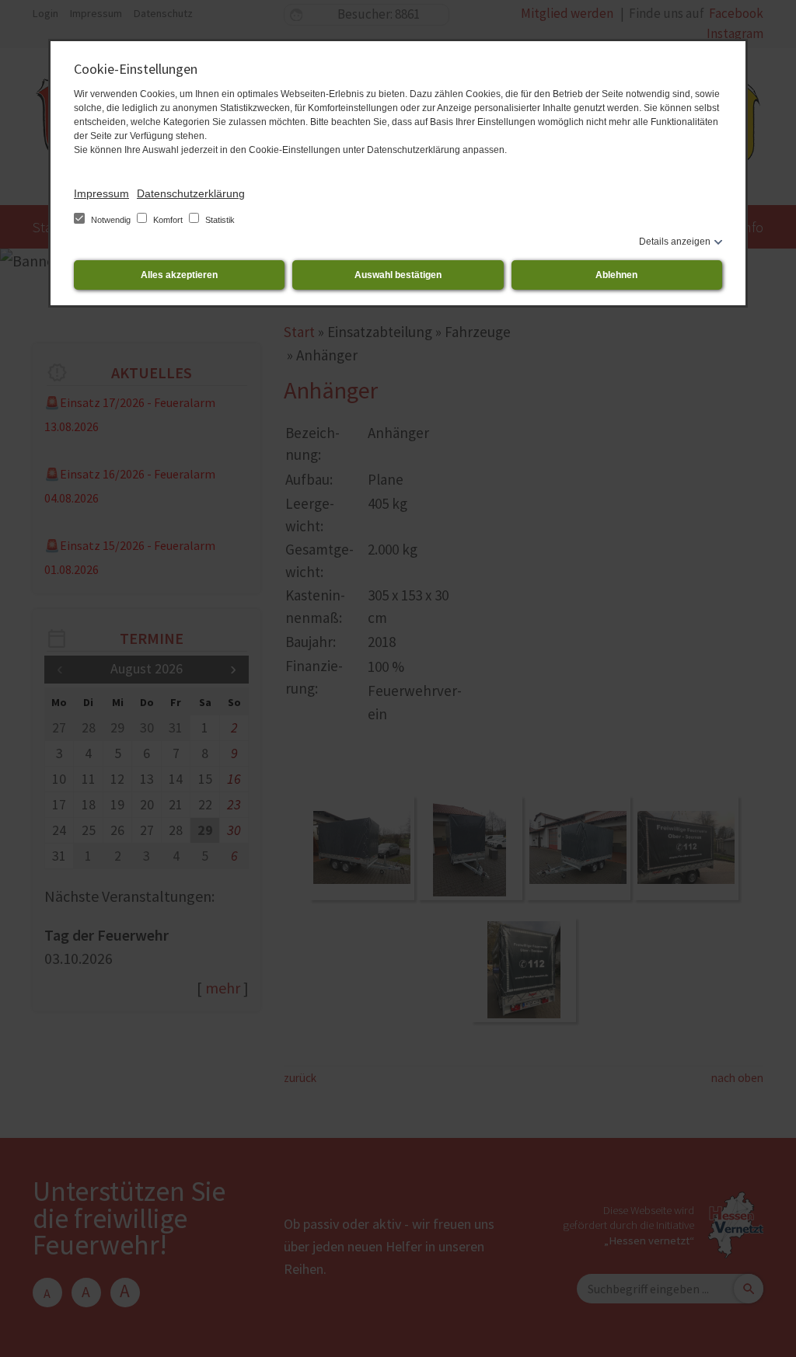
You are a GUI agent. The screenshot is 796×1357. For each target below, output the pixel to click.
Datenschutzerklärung (191, 193)
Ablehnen (616, 275)
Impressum (101, 193)
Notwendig (111, 219)
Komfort (168, 219)
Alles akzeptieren (179, 275)
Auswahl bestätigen (398, 275)
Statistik (219, 219)
